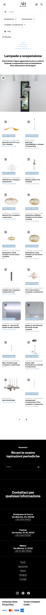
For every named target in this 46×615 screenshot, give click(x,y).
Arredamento (23, 44)
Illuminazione (23, 46)
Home (23, 43)
